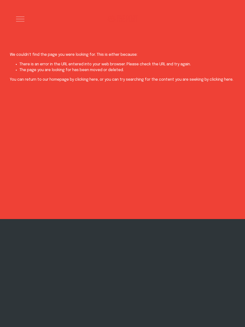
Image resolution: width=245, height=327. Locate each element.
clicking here (86, 80)
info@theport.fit (62, 262)
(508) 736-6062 (61, 267)
